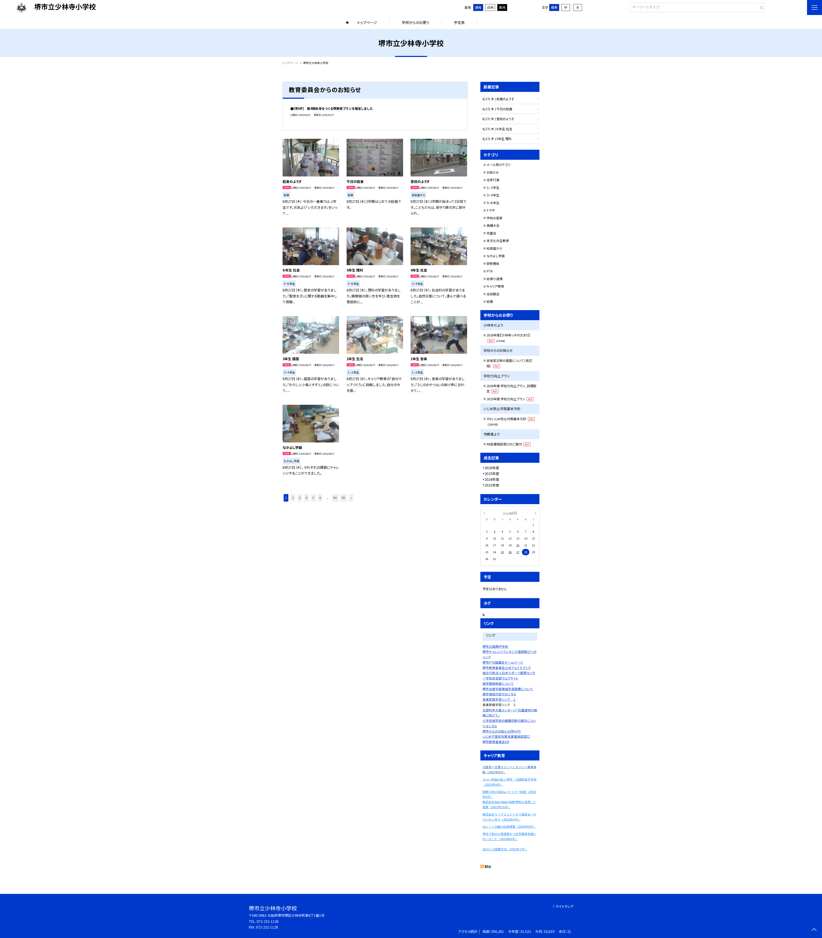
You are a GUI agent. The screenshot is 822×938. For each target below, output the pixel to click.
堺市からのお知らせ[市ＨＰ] (501, 731)
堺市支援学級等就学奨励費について (507, 689)
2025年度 (492, 473)
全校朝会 (493, 294)
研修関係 (493, 263)
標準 (554, 7)
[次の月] (535, 513)
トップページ (367, 22)
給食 (490, 301)
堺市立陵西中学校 (495, 646)
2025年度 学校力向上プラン (509, 399)
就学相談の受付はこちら (499, 694)
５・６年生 (493, 202)
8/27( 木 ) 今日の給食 (497, 109)
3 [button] (300, 498)
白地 (490, 7)
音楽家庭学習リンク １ (499, 699)
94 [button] (335, 498)
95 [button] (343, 498)
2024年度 (492, 479)
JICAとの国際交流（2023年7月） (504, 849)
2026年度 (492, 467)
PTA (490, 271)
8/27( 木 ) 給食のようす (498, 99)
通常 (478, 7)
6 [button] (320, 498)
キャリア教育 (495, 286)
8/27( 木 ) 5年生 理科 (497, 138)
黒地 (502, 7)
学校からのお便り (415, 22)
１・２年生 (493, 187)
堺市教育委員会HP (495, 741)
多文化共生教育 (498, 240)
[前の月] (484, 513)
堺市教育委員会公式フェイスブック (506, 667)
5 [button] (313, 498)
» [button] (351, 498)
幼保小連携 (495, 278)
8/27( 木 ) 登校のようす (498, 119)
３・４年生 (493, 195)
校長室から (494, 248)
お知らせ (493, 172)
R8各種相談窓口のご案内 (508, 444)
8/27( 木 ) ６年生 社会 (497, 129)
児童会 (491, 233)
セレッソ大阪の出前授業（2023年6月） (509, 826)
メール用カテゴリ (498, 164)
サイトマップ (564, 906)
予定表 (459, 22)
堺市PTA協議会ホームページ (502, 662)
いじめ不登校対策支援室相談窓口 (506, 736)
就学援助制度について (498, 683)
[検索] (760, 6)
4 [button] (306, 498)
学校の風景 (494, 218)
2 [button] (293, 498)
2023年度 (492, 485)
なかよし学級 (496, 256)
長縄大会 (493, 225)
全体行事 (493, 180)
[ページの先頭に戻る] (814, 930)
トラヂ (491, 210)
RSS (488, 866)
